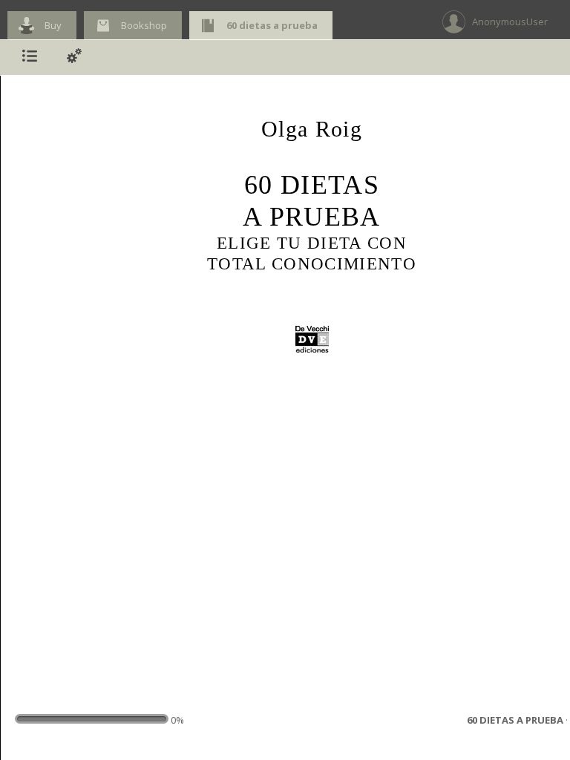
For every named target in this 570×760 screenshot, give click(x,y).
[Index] (29, 57)
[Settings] (74, 57)
